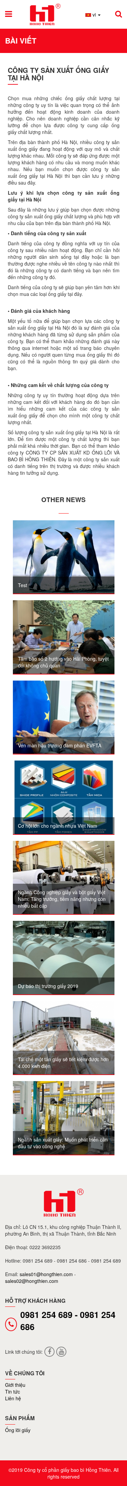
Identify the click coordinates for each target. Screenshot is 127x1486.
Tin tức (12, 1391)
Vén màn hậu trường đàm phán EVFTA (59, 745)
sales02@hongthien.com (31, 1280)
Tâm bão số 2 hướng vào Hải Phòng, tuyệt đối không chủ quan (63, 662)
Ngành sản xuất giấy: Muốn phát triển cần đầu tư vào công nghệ (63, 1143)
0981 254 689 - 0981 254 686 (67, 1321)
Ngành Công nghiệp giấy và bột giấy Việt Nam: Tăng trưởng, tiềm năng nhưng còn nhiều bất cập (62, 899)
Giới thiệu (15, 1384)
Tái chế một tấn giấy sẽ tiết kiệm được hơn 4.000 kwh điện (63, 1062)
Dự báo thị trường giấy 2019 (48, 986)
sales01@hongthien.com (47, 1274)
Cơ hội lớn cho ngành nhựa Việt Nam (57, 825)
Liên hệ (13, 1398)
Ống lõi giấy (17, 1430)
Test (22, 585)
